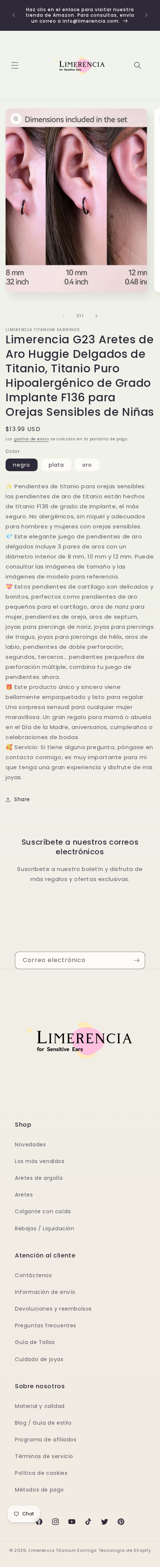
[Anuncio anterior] (14, 15)
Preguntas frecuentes (45, 1325)
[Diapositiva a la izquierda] (63, 316)
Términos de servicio (44, 1456)
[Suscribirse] (136, 960)
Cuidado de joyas (39, 1359)
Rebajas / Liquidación (44, 1228)
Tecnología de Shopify (125, 1550)
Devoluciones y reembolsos (53, 1308)
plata (56, 465)
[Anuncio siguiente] (146, 15)
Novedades (30, 1144)
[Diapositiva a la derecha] (96, 316)
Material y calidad (40, 1406)
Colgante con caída (43, 1211)
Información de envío (45, 1292)
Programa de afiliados (46, 1439)
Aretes (24, 1194)
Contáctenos (33, 1275)
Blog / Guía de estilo (43, 1423)
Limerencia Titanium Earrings (63, 1550)
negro (21, 465)
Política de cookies (41, 1473)
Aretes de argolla (39, 1178)
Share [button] (22, 799)
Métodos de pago (39, 1489)
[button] (15, 65)
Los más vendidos (40, 1161)
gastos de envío (31, 439)
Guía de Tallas (35, 1342)
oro (87, 465)
